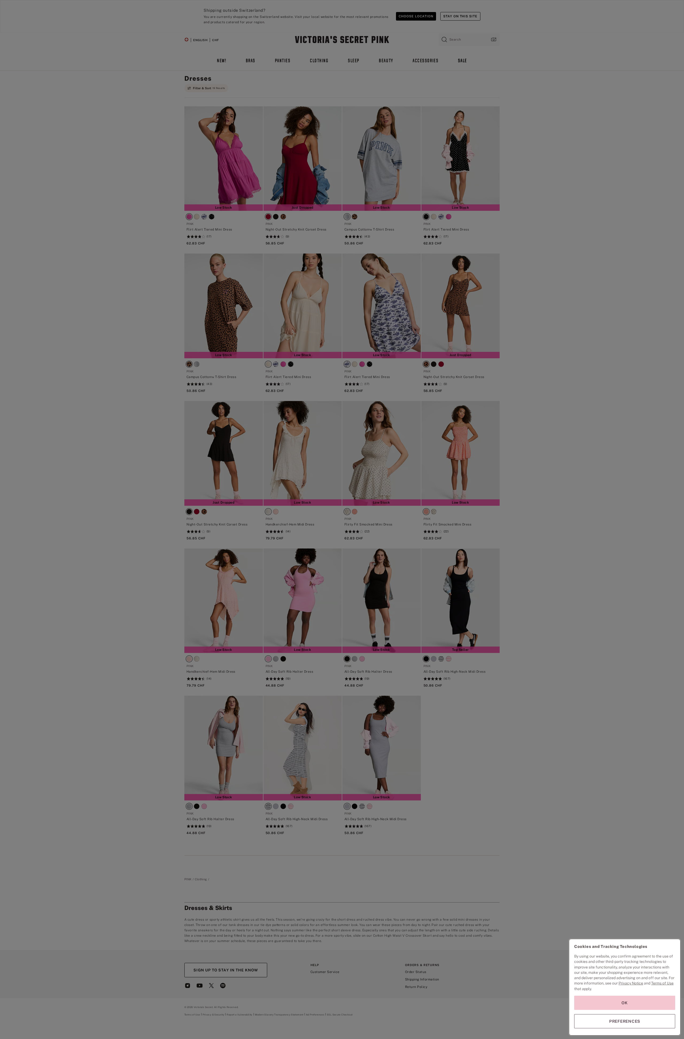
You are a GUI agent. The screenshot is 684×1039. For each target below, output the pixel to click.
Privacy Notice (631, 983)
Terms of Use (662, 983)
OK (624, 1003)
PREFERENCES (624, 1021)
